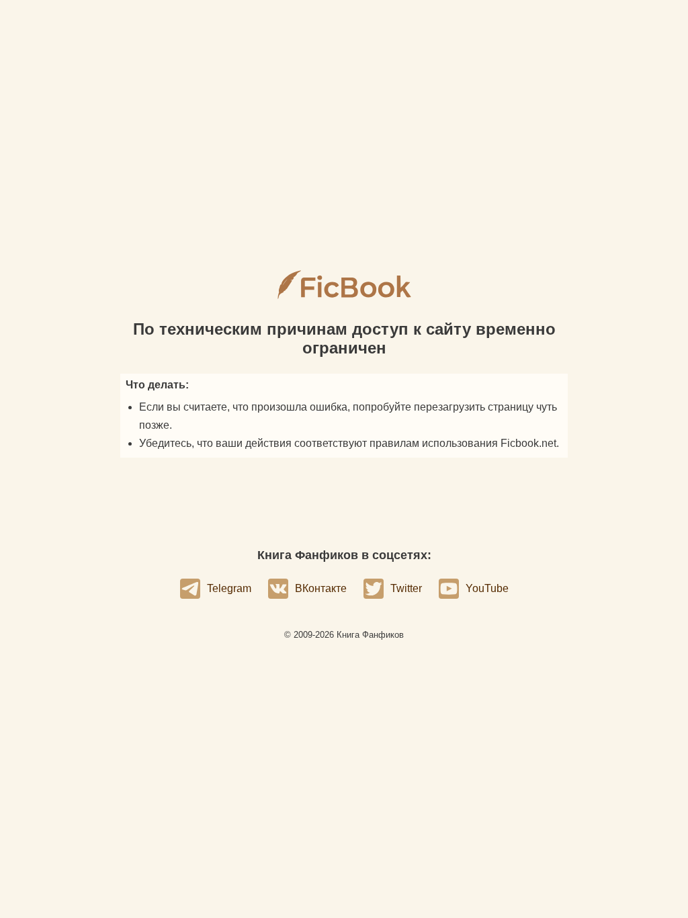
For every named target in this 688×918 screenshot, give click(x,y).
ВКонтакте (321, 588)
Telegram (229, 588)
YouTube (487, 588)
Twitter (406, 588)
